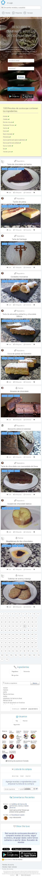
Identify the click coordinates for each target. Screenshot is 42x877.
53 (5, 634)
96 (17, 651)
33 (5, 626)
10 (34, 613)
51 (36, 630)
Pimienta (6, 137)
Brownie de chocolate (19, 391)
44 (9, 630)
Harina (5, 128)
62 (1, 638)
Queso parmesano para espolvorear (14, 140)
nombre (23, 709)
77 (21, 642)
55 (13, 634)
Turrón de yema (19, 202)
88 (24, 647)
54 (9, 634)
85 (13, 647)
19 (28, 618)
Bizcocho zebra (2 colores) (19, 429)
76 (17, 642)
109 (34, 655)
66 (17, 638)
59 (28, 634)
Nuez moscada (8, 134)
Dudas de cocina (7, 869)
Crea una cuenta (15, 89)
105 (16, 655)
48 (24, 630)
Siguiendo (17, 724)
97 (21, 651)
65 (13, 638)
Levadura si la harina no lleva (12, 698)
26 (17, 622)
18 (24, 618)
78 (24, 642)
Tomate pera (7, 152)
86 (17, 647)
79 (28, 642)
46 (17, 630)
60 (32, 634)
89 (28, 647)
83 (5, 647)
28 (24, 622)
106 (20, 655)
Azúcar (5, 116)
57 (21, 634)
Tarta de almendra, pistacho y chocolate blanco (19, 315)
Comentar (28, 192)
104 (11, 655)
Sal (4, 149)
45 (13, 630)
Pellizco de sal (7, 700)
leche (5, 692)
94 (9, 651)
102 (2, 655)
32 (1, 626)
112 (6, 659)
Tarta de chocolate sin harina (19, 164)
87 (21, 647)
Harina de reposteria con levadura (14, 703)
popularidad (32, 709)
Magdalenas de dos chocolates (19, 541)
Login (11, 3)
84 (9, 647)
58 (24, 634)
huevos (5, 690)
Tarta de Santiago (19, 239)
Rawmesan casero (17, 815)
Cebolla (5, 119)
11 (38, 613)
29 (28, 622)
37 (21, 626)
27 (21, 622)
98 (24, 651)
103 (6, 655)
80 (32, 642)
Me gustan (15, 675)
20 (32, 618)
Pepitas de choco (8, 694)
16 (17, 618)
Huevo (5, 131)
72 (1, 642)
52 (1, 634)
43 (5, 630)
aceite (5, 696)
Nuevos (25, 721)
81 (36, 642)
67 (21, 638)
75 (13, 642)
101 (37, 651)
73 (5, 642)
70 (32, 638)
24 (9, 622)
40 (32, 626)
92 (1, 651)
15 (13, 618)
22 (1, 622)
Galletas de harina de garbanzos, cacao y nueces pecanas (19, 805)
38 (24, 626)
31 (36, 622)
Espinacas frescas (9, 125)
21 (36, 618)
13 (5, 618)
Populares (15, 671)
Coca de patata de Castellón (19, 354)
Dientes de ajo (7, 122)
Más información (26, 875)
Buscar (35, 683)
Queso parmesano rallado (11, 143)
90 (32, 647)
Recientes (27, 671)
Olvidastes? (21, 72)
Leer (10, 192)
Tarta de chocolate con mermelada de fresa (19, 466)
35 (13, 626)
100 (33, 651)
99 (28, 651)
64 (9, 638)
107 (25, 655)
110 (39, 655)
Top (17, 721)
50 (32, 630)
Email (22, 776)
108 (29, 655)
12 (1, 618)
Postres (20, 388)
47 (21, 630)
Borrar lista (15, 776)
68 (24, 638)
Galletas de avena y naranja (19, 579)
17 (21, 618)
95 (13, 651)
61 (36, 634)
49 (28, 630)
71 (36, 638)
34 (9, 626)
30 (32, 622)
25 (13, 622)
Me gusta (18, 192)
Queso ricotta (7, 146)
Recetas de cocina (3, 2)
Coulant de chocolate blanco (19, 504)
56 (17, 634)
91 (36, 647)
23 (5, 622)
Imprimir (28, 776)
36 (17, 626)
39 (28, 626)
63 (5, 638)
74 (9, 642)
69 (28, 638)
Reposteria (20, 161)
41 (36, 626)
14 (9, 618)
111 (2, 659)
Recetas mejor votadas (9, 867)
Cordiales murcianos (19, 277)
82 (1, 647)
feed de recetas (17, 859)
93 (5, 651)
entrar (21, 77)
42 (1, 630)
